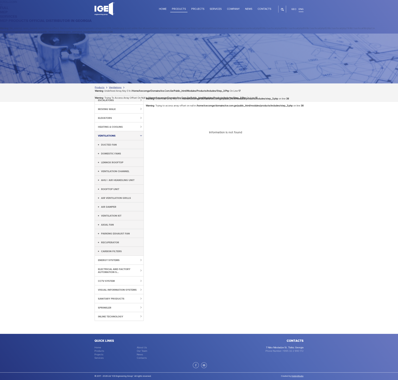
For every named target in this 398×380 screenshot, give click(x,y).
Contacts (142, 358)
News (140, 354)
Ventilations (115, 87)
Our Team (142, 351)
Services (99, 358)
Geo (293, 9)
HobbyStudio (297, 376)
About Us (142, 347)
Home (98, 347)
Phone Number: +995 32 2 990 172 (284, 351)
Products (99, 87)
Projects (99, 354)
